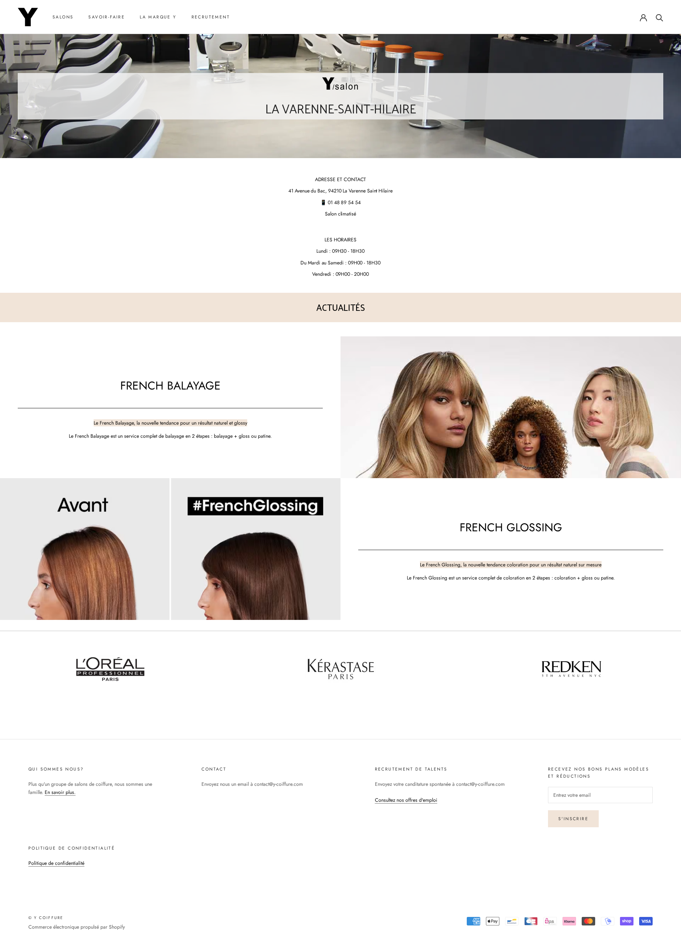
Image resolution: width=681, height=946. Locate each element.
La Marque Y (158, 17)
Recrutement (211, 17)
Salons (62, 17)
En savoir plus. (60, 792)
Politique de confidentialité (56, 863)
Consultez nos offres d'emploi (406, 800)
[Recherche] (659, 17)
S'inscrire (573, 819)
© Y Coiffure (45, 917)
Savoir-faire (106, 17)
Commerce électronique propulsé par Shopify (76, 926)
